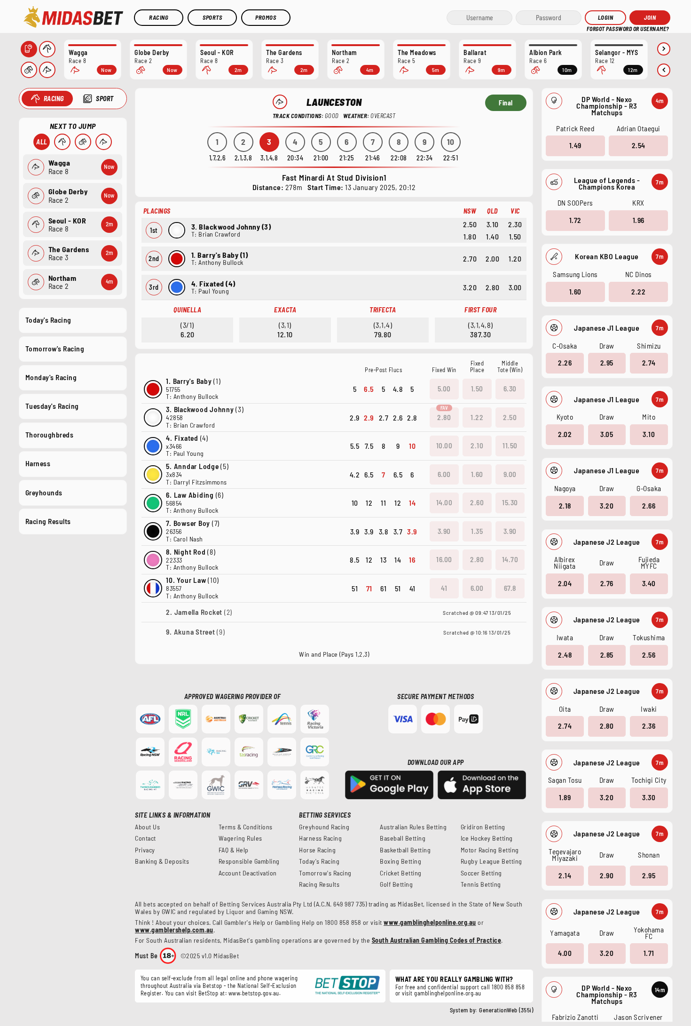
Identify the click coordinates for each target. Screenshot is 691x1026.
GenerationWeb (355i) (506, 1010)
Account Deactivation (248, 873)
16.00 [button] (444, 559)
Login (605, 17)
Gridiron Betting (483, 827)
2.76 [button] (606, 583)
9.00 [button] (510, 474)
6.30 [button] (510, 388)
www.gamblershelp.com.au (174, 930)
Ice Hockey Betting (487, 838)
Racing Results (48, 521)
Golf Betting (396, 884)
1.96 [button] (638, 220)
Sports (212, 17)
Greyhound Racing (324, 827)
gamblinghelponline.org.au (447, 993)
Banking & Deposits (162, 861)
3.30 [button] (648, 797)
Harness (38, 463)
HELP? (593, 28)
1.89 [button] (565, 797)
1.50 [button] (477, 388)
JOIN (650, 17)
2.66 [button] (648, 505)
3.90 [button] (444, 531)
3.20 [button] (606, 505)
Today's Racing (48, 320)
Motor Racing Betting (490, 850)
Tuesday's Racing (52, 406)
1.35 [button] (477, 531)
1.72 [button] (575, 220)
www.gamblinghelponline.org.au (430, 922)
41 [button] (444, 588)
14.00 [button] (444, 502)
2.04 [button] (565, 583)
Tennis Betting (481, 884)
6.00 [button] (444, 474)
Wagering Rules (240, 838)
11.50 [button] (510, 445)
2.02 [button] (565, 434)
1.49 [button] (575, 145)
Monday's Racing (51, 377)
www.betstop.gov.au (253, 993)
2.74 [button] (649, 362)
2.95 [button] (606, 362)
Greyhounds (44, 492)
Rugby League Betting (491, 861)
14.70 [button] (510, 559)
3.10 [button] (649, 434)
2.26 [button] (565, 362)
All (41, 142)
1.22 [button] (477, 417)
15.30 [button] (510, 502)
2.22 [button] (638, 291)
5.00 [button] (444, 388)
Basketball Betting (405, 850)
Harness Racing (320, 838)
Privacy (145, 850)
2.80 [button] (606, 726)
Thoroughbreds (49, 434)
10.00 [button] (444, 445)
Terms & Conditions (246, 827)
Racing (158, 17)
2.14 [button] (564, 875)
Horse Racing (317, 850)
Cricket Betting (401, 873)
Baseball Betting (402, 838)
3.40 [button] (649, 583)
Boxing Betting (400, 861)
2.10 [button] (477, 445)
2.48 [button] (565, 655)
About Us (147, 827)
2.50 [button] (510, 417)
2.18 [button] (565, 505)
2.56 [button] (648, 655)
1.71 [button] (649, 953)
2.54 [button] (638, 145)
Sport (105, 99)
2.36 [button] (648, 726)
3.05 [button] (606, 434)
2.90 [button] (606, 875)
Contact (145, 838)
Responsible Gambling (249, 861)
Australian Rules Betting (413, 827)
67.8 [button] (510, 588)
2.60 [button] (477, 502)
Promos (265, 17)
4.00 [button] (565, 953)
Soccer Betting (481, 873)
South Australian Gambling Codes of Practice (437, 940)
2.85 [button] (606, 655)
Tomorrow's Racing (55, 348)
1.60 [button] (575, 291)
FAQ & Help (234, 850)
